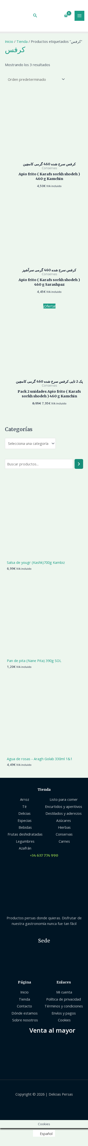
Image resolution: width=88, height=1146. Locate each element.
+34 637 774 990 (44, 855)
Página (24, 982)
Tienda (22, 41)
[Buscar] (79, 464)
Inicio (9, 41)
